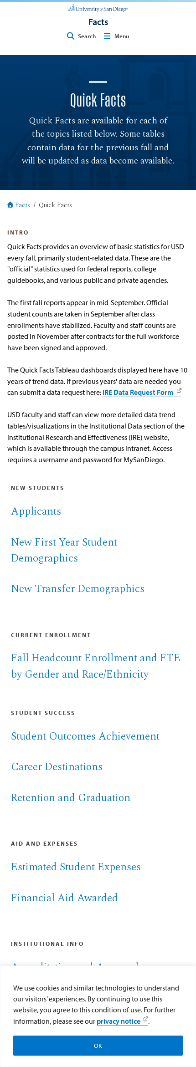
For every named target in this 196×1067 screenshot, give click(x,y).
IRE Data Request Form (138, 392)
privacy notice (118, 1021)
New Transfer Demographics (77, 589)
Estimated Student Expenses (76, 867)
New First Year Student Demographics (64, 550)
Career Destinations (57, 767)
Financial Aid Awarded (64, 898)
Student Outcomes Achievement (85, 736)
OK (98, 1045)
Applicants (36, 511)
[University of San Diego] (98, 7)
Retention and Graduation (70, 798)
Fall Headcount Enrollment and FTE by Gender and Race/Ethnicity (96, 666)
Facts (22, 206)
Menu (121, 36)
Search (87, 36)
